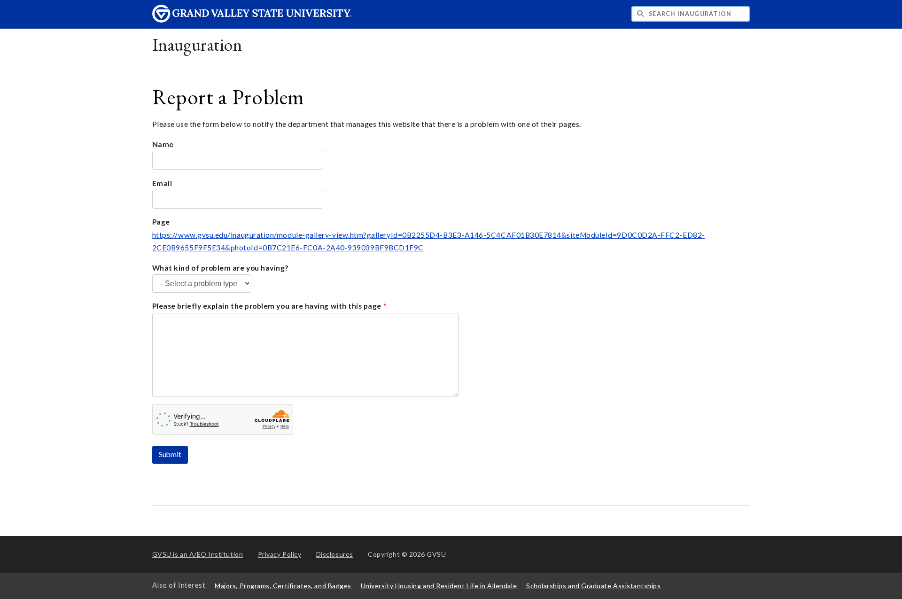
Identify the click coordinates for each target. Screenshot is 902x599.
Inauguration (197, 44)
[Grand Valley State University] (251, 20)
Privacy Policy (280, 554)
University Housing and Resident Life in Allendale (439, 586)
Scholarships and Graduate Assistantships (593, 586)
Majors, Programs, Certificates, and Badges (283, 586)
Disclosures (334, 554)
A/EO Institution (197, 554)
